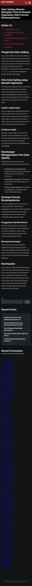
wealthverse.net (6, 563)
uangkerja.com (5, 498)
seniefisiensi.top (6, 414)
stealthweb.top (6, 427)
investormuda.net (6, 519)
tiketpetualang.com (7, 496)
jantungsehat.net (6, 521)
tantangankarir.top (6, 431)
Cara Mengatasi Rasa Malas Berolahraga (13, 329)
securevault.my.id (6, 383)
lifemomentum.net (7, 546)
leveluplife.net (5, 544)
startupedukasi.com (7, 486)
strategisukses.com (7, 488)
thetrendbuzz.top (6, 437)
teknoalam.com (6, 494)
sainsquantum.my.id (7, 377)
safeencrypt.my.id (6, 374)
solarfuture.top (5, 421)
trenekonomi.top (6, 439)
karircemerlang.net (7, 528)
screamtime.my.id (6, 381)
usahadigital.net (6, 559)
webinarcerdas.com (7, 504)
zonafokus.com (6, 513)
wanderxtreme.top (7, 448)
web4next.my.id (6, 408)
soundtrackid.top (6, 423)
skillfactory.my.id (6, 387)
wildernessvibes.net (7, 511)
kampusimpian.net (7, 525)
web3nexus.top (6, 452)
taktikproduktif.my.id (7, 395)
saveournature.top (6, 412)
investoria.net (5, 517)
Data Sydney (5, 71)
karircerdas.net (5, 530)
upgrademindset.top (7, 444)
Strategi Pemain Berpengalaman (14, 44)
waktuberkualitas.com (8, 500)
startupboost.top (6, 425)
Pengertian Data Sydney (11, 29)
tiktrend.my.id (5, 400)
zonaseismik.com (6, 515)
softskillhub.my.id (6, 389)
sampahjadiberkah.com (8, 471)
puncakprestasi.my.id (7, 368)
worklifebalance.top (7, 456)
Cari (2, 299)
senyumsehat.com (7, 481)
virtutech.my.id (5, 406)
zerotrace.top (5, 463)
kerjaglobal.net (5, 536)
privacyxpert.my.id (6, 362)
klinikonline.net (5, 538)
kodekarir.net (5, 540)
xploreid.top (5, 460)
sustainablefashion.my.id (9, 393)
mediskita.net (5, 555)
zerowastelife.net (6, 567)
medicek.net (5, 553)
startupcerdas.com (7, 484)
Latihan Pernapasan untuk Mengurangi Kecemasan (12, 318)
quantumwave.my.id (7, 372)
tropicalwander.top (7, 442)
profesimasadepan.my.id (9, 364)
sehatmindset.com (7, 475)
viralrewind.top (5, 446)
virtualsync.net (5, 561)
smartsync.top (5, 419)
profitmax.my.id (6, 366)
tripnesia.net (5, 557)
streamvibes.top (6, 429)
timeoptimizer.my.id (7, 402)
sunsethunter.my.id (7, 391)
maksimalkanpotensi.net (8, 551)
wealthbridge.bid (6, 450)
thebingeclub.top (6, 435)
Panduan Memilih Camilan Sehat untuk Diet (14, 340)
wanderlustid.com (6, 502)
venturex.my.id (5, 404)
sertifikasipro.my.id (7, 385)
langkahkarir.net (6, 542)
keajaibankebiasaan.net (8, 534)
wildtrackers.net (6, 565)
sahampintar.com (6, 465)
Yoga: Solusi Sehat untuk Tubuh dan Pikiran (16, 334)
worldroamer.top (6, 458)
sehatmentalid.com (7, 473)
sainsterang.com (6, 469)
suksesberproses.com (8, 490)
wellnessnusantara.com (8, 509)
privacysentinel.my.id (7, 360)
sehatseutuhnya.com (7, 477)
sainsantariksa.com (7, 467)
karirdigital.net (5, 532)
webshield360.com (7, 507)
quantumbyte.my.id (7, 370)
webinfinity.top (5, 454)
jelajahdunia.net (6, 523)
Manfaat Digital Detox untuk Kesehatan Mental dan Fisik (13, 324)
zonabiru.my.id (5, 410)
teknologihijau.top (6, 433)
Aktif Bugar (7, 2)
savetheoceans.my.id (7, 379)
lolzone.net (4, 549)
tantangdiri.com (6, 492)
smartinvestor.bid (6, 416)
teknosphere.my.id (7, 398)
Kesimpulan (8, 47)
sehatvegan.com (6, 479)
